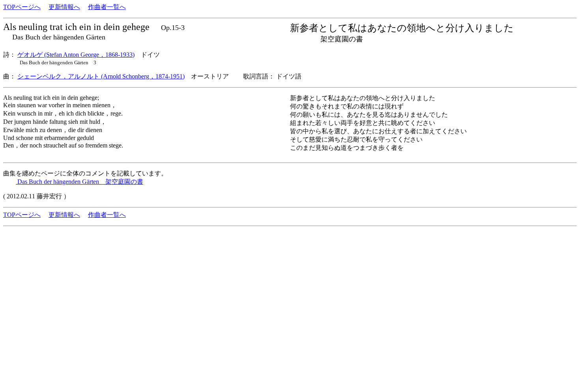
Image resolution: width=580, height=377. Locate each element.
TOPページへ (22, 7)
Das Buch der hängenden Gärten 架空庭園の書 (79, 181)
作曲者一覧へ (107, 7)
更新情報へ (64, 7)
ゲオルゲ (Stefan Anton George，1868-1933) (76, 54)
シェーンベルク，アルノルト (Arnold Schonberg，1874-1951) (101, 76)
